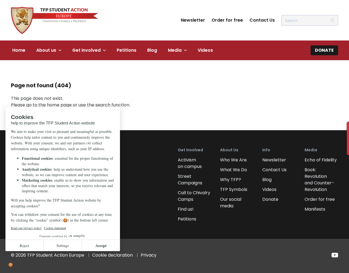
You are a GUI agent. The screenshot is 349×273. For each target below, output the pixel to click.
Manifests (315, 209)
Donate (324, 50)
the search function (108, 105)
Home (18, 50)
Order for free (227, 20)
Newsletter (193, 20)
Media (175, 50)
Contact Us (262, 20)
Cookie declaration (112, 255)
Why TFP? (230, 179)
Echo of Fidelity (321, 160)
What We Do (233, 170)
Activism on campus (190, 163)
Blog (152, 50)
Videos (205, 50)
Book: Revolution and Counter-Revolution (319, 180)
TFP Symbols (233, 189)
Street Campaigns (190, 179)
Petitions (126, 50)
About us (46, 50)
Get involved (86, 50)
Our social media (230, 202)
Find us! (186, 209)
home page (59, 105)
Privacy (149, 255)
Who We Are (233, 160)
